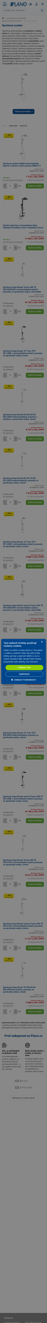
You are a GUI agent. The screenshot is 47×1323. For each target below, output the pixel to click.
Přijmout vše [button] (24, 667)
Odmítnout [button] (24, 674)
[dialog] (23, 661)
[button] (23, 679)
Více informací (32, 661)
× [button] (42, 642)
